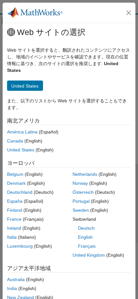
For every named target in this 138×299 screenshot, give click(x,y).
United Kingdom (89, 255)
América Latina (22, 131)
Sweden (81, 210)
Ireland (14, 228)
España (14, 201)
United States (20, 149)
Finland (14, 210)
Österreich (83, 192)
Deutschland (19, 192)
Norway (80, 183)
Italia (12, 237)
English (85, 237)
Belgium (15, 174)
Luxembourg (20, 246)
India (12, 288)
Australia (16, 279)
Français (87, 246)
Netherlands (85, 174)
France (14, 219)
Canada (15, 140)
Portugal (81, 201)
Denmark (16, 183)
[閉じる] (128, 12)
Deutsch (86, 228)
